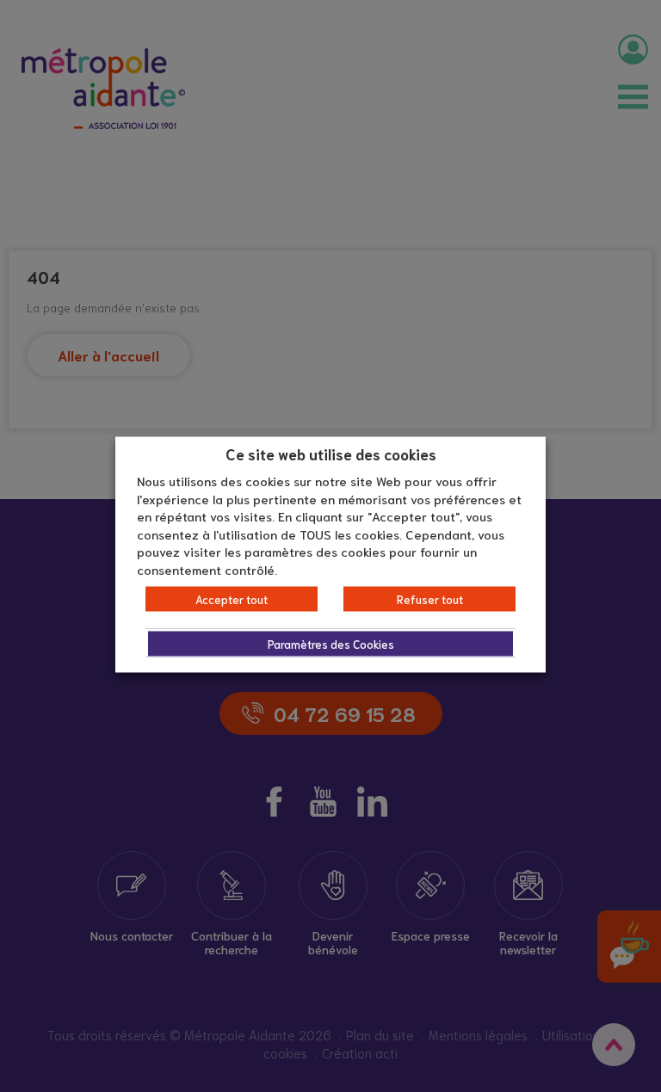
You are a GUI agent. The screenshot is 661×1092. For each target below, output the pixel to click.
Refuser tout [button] (430, 599)
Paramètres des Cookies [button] (331, 644)
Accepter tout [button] (231, 599)
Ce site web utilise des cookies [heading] (330, 452)
